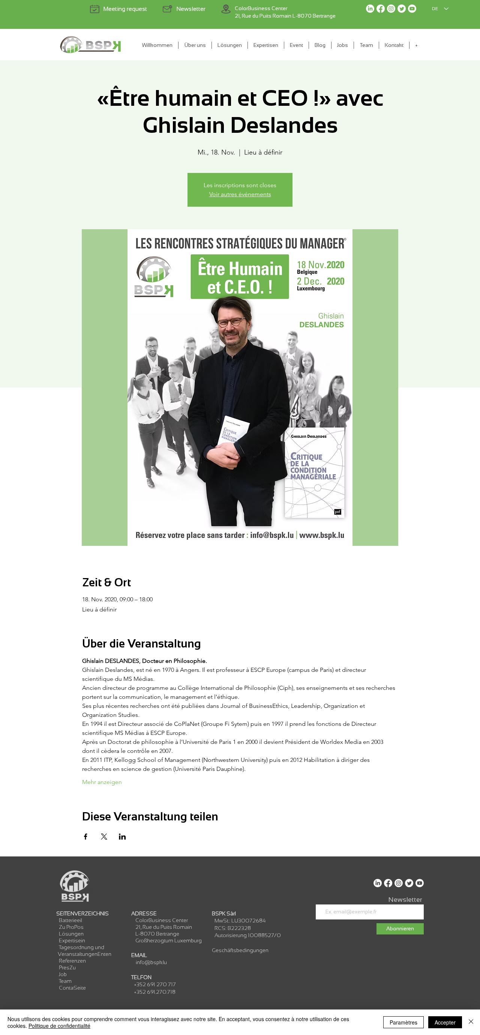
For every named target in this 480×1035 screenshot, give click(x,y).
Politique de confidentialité (59, 1025)
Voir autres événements (240, 194)
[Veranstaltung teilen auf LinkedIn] (122, 837)
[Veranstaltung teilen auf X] (104, 837)
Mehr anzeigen (102, 782)
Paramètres (403, 1022)
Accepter (445, 1022)
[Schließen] (471, 1022)
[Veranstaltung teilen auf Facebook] (85, 837)
